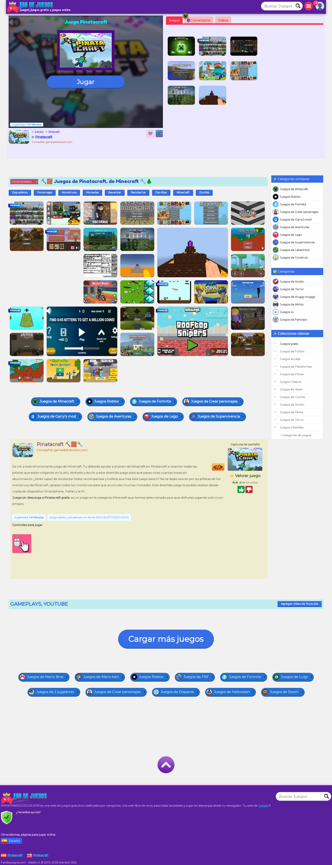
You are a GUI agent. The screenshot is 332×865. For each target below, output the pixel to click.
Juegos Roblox (290, 196)
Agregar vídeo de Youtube (299, 603)
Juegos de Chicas (292, 374)
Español (14, 841)
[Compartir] (159, 133)
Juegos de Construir (294, 257)
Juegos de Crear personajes (299, 212)
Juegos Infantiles (291, 427)
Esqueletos (20, 192)
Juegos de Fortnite (293, 204)
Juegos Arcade (290, 359)
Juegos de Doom (284, 692)
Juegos (174, 20)
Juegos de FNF (196, 677)
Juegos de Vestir (291, 389)
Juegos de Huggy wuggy (297, 296)
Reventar (114, 192)
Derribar (161, 192)
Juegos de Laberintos (295, 250)
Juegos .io (286, 312)
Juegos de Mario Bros (45, 677)
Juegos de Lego (291, 234)
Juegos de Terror (292, 289)
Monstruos (69, 192)
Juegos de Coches (292, 397)
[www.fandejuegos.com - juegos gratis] (24, 798)
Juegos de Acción (292, 281)
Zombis (204, 192)
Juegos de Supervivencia (297, 242)
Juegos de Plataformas (296, 366)
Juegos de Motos (291, 304)
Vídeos (223, 20)
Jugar (86, 82)
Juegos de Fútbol (292, 351)
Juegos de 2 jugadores (55, 692)
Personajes (44, 192)
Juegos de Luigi (294, 677)
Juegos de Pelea (291, 412)
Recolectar (138, 192)
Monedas (92, 192)
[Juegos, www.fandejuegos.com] (30, 7)
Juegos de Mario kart (101, 677)
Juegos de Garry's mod (296, 219)
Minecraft (183, 192)
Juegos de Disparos (177, 692)
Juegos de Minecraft (294, 189)
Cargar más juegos (166, 639)
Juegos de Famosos (293, 319)
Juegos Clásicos (290, 382)
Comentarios (199, 20)
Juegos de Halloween (232, 692)
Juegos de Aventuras (294, 227)
